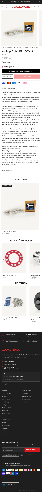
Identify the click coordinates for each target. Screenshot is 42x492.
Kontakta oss (6, 425)
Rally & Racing (6, 399)
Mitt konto (5, 422)
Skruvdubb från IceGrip (14, 47)
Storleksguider (26, 399)
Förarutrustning (6, 393)
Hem (3, 47)
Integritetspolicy (22, 490)
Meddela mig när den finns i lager (21, 71)
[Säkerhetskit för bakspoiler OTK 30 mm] (14, 258)
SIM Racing (5, 410)
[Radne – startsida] (12, 350)
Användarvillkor (15, 455)
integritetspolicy (6, 455)
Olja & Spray (5, 402)
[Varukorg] (39, 6)
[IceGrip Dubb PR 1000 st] (20, 206)
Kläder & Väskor (6, 408)
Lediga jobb (25, 402)
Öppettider (5, 428)
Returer (4, 431)
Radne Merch (6, 413)
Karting (4, 396)
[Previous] (2, 2)
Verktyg (4, 405)
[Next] (39, 2)
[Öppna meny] (2, 6)
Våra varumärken (27, 396)
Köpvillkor (4, 434)
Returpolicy (32, 490)
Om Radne (25, 393)
